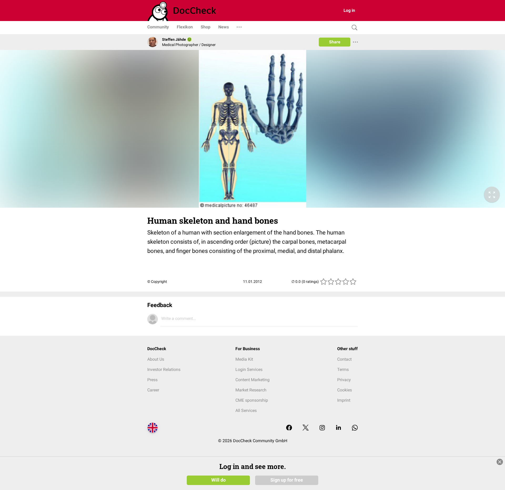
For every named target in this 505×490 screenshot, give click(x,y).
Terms (343, 369)
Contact (344, 359)
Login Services (248, 369)
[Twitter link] (305, 428)
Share (334, 41)
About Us (155, 359)
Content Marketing (252, 379)
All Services (246, 410)
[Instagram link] (322, 428)
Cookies (344, 389)
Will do (218, 480)
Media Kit (244, 359)
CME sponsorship (251, 400)
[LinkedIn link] (338, 428)
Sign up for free (286, 480)
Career (153, 389)
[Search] (353, 27)
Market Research (250, 389)
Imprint (343, 400)
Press (152, 379)
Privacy (344, 379)
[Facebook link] (289, 428)
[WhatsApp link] (355, 428)
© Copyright (157, 281)
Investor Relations (163, 369)
